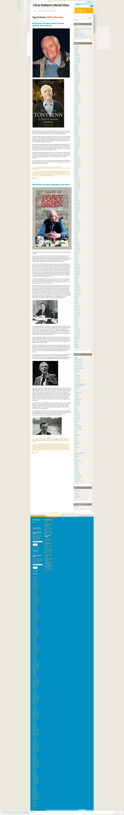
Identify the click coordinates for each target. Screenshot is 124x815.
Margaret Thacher (78, 426)
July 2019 (76, 191)
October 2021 (77, 143)
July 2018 (76, 213)
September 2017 (78, 230)
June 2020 (76, 172)
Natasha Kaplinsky (44, 174)
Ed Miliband (49, 172)
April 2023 (34, 626)
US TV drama (77, 479)
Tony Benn (40, 175)
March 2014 (77, 305)
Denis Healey (41, 446)
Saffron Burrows (63, 174)
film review (77, 401)
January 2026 (77, 57)
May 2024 (76, 88)
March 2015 (77, 284)
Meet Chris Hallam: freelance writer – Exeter (47, 10)
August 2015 (77, 275)
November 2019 (78, 184)
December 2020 (77, 161)
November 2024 (78, 78)
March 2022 (77, 135)
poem (76, 445)
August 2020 (77, 168)
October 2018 (77, 207)
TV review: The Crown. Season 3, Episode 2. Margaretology (49, 562)
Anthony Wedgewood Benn (52, 171)
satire (76, 458)
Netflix (76, 436)
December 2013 (77, 310)
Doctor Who (77, 396)
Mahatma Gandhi (47, 447)
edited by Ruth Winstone (63, 172)
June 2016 (76, 257)
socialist (67, 174)
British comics (77, 378)
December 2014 (77, 289)
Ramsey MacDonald (57, 448)
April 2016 (76, 260)
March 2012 (77, 347)
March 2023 (77, 113)
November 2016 (78, 248)
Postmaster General (41, 448)
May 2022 (76, 131)
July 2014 (76, 298)
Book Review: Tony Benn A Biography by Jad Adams (51, 185)
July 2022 (34, 638)
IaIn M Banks (77, 413)
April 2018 (76, 218)
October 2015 (77, 271)
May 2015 (76, 280)
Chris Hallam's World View (51, 5)
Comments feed (78, 496)
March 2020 (77, 177)
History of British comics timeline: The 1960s (48, 552)
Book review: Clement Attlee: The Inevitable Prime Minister (49, 566)
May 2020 (76, 174)
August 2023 (77, 104)
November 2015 (78, 269)
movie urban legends (78, 429)
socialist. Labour (35, 175)
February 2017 (77, 243)
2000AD (76, 357)
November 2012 (78, 333)
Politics (58, 174)
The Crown (77, 466)
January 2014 (77, 308)
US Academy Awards (78, 475)
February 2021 (77, 158)
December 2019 (77, 182)
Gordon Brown (37, 173)
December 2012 (77, 331)
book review (59, 171)
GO (91, 5)
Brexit (45, 167)
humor (76, 408)
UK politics (67, 449)
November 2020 (78, 163)
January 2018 (77, 223)
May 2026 (76, 51)
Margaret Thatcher (54, 447)
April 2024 (76, 90)
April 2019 (76, 197)
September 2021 (78, 145)
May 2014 (76, 301)
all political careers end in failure (41, 171)
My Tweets (76, 507)
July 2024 (76, 85)
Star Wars (76, 463)
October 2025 (77, 60)
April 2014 (76, 303)
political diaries (53, 174)
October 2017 (77, 229)
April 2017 (76, 239)
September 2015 (78, 273)
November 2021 (78, 142)
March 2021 (77, 156)
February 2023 (77, 115)
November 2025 (78, 58)
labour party (59, 168)
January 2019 (77, 202)
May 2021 (76, 152)
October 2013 (77, 314)
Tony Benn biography (57, 449)
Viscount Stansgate (50, 175)
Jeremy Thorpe (77, 415)
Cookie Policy (26, 812)
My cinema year (77, 435)
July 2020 (76, 170)
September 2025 (78, 62)
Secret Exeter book (78, 461)
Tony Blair (44, 175)
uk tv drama (77, 472)
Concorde (36, 446)
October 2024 (77, 80)
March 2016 (77, 262)
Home (35, 10)
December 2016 (77, 246)
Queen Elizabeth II (78, 454)
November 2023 (78, 99)
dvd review (77, 397)
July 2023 (76, 106)
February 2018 (77, 221)
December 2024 (77, 76)
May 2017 (76, 237)
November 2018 (78, 206)
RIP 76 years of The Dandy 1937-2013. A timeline (48, 543)
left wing (65, 173)
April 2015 (76, 282)
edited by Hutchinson (55, 172)
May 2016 (76, 259)
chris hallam (64, 171)
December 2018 (77, 204)
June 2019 (76, 193)
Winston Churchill (35, 169)
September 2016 (78, 252)
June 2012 (76, 342)
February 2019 (77, 200)
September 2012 (78, 337)
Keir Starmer (77, 419)
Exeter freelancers (51, 168)
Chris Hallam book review (41, 445)
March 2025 (77, 71)
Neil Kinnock (65, 447)
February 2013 (77, 328)
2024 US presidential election (80, 368)
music (76, 433)
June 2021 (34, 656)
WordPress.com (77, 497)
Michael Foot (38, 174)
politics (69, 168)
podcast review (77, 443)
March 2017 (77, 241)
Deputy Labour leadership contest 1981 (50, 446)
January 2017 (77, 245)
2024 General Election (79, 366)
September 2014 (78, 294)
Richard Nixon (77, 456)
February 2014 (77, 307)
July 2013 (76, 319)
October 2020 (77, 165)
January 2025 (77, 74)
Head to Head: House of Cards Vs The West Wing (49, 570)
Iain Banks (76, 411)
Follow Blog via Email (37, 533)
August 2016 (77, 253)
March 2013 (77, 326)
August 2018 (77, 211)
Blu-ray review (77, 369)
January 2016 (77, 266)
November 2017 (78, 227)
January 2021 (77, 159)
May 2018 (76, 216)
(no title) (76, 27)
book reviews (77, 371)
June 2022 (76, 129)
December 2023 (77, 97)
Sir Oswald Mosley (42, 449)
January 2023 (77, 117)
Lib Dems (76, 422)
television (76, 465)
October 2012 (77, 335)
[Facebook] (84, 10)
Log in (76, 492)
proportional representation (80, 452)
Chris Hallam (48, 167)
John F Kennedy (77, 417)
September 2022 (78, 124)
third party (76, 468)
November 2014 (78, 291)
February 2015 (77, 285)
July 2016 (76, 255)
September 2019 (78, 188)
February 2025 (77, 72)
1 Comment (36, 452)
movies (76, 431)
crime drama (77, 394)
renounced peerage (64, 448)
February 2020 (77, 179)
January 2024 (77, 96)
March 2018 (77, 220)
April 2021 (76, 154)
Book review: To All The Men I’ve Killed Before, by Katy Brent (49, 524)
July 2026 (76, 48)
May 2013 (76, 323)
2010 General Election (48, 438)
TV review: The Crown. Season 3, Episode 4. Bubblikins (49, 559)
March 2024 (77, 92)
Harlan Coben (77, 403)
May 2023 (76, 110)
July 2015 (76, 276)
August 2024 (77, 83)
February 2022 (77, 136)
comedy (76, 388)
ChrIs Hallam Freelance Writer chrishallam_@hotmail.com (53, 439)
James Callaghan (55, 173)
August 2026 (77, 46)
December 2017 (77, 225)
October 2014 (77, 292)
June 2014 (34, 769)
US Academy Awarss (78, 477)
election (62, 446)
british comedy (77, 375)
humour (76, 410)
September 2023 (78, 103)
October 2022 (77, 122)
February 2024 (77, 94)
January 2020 (77, 181)
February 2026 (77, 55)
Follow (35, 544)
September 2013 (36, 782)
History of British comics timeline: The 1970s (48, 540)
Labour (43, 447)
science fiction (77, 459)
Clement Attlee (45, 168)
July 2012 (76, 340)
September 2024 (78, 81)
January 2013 (77, 330)
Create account (77, 490)
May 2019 (76, 195)
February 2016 (77, 264)
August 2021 (77, 147)
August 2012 (35, 799)
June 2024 (76, 87)
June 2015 (76, 278)
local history (77, 424)
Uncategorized (77, 474)
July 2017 (76, 234)
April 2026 (76, 53)
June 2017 (76, 236)
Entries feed (77, 494)
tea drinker (51, 449)
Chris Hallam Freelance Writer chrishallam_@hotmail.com (57, 445)
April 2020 (76, 175)
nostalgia (76, 438)
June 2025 (76, 65)
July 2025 (76, 64)
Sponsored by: (37, 528)
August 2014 (77, 296)
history (56, 168)
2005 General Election (40, 438)
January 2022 (77, 138)
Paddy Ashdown (78, 442)
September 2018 (78, 209)
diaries (45, 172)
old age (49, 174)
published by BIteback (50, 448)
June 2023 (76, 108)
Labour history (60, 173)
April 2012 (76, 346)
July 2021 (76, 149)
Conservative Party (35, 440)
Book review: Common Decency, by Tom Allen (83, 36)
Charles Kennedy (78, 380)
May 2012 (76, 344)
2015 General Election (40, 167)
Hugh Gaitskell (48, 173)
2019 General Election (64, 438)
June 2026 (76, 49)
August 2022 (77, 126)
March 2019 (77, 198)
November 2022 (78, 120)
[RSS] (77, 10)
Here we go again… (78, 31)
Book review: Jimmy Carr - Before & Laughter (48, 555)
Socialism (47, 449)
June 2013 (76, 321)
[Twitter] (81, 10)
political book (64, 168)
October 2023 (77, 101)
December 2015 (77, 268)
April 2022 (76, 133)
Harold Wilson (43, 173)
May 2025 (76, 67)
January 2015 (77, 287)
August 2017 (77, 232)
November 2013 (78, 312)
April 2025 (76, 69)
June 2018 (76, 214)
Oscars (76, 440)
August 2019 (77, 190)
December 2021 (77, 140)
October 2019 (77, 186)
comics (76, 390)
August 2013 (77, 317)
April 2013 (76, 324)
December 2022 (77, 119)
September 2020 (36, 668)
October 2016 (77, 250)
